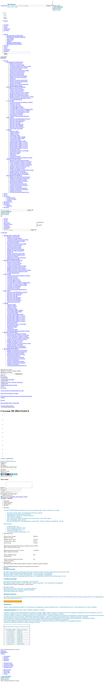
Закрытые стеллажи (15, 103)
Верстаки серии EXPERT (16, 125)
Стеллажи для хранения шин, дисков (19, 112)
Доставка (6, 45)
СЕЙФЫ (9, 41)
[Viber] (10, 474)
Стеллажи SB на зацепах (16, 106)
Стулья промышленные (16, 99)
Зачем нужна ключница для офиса (9, 393)
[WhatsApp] (12, 474)
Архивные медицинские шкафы (18, 179)
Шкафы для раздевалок (16, 63)
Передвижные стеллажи (16, 114)
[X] (8, 474)
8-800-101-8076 (56, 8)
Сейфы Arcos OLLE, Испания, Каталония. (12, 382)
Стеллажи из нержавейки (16, 113)
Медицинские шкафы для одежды (19, 181)
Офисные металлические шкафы (18, 76)
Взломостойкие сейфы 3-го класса (19, 145)
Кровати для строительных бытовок (19, 160)
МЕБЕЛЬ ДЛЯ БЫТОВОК (14, 42)
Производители (8, 201)
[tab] (52, 462)
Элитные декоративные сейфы (18, 141)
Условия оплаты (11, 197)
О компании (7, 49)
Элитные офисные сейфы (7, 379)
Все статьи (3, 388)
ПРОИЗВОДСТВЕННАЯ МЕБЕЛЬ (16, 37)
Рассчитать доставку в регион (13, 601)
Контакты (6, 51)
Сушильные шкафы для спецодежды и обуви (21, 170)
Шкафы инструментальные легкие (19, 94)
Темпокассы (13, 154)
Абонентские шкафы (15, 83)
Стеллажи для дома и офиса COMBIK (20, 110)
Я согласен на (15, 496)
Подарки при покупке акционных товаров (21, 157)
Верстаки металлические (16, 88)
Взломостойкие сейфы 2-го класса (19, 143)
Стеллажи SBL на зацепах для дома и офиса (21, 109)
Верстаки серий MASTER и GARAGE (20, 118)
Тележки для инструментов (17, 89)
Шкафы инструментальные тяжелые (19, 95)
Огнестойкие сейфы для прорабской (19, 174)
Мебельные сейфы (15, 153)
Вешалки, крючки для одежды (18, 167)
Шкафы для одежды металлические (19, 84)
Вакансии (9, 206)
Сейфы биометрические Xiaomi (9, 385)
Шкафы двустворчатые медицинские (19, 178)
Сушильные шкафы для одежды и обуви (20, 66)
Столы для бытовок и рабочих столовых (20, 163)
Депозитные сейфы (15, 149)
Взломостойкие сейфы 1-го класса (19, 142)
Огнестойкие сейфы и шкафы (17, 136)
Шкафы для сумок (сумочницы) (18, 77)
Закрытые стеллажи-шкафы (17, 65)
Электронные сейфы (15, 139)
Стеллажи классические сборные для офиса (21, 102)
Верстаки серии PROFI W (16, 121)
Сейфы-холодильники (15, 190)
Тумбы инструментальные (17, 73)
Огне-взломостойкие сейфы (17, 138)
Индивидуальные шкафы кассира (18, 81)
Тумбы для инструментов (16, 91)
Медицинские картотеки (16, 182)
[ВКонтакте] (1, 474)
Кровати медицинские (16, 186)
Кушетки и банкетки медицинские (19, 189)
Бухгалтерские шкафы (16, 69)
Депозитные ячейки (15, 156)
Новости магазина (7, 372)
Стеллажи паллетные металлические (19, 116)
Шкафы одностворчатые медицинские (20, 177)
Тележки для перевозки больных (18, 188)
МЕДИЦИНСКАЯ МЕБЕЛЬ (14, 44)
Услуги (5, 195)
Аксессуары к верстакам (16, 128)
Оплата (6, 46)
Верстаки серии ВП (15, 123)
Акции (5, 48)
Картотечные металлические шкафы (19, 70)
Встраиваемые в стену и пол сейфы (19, 150)
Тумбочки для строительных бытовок (20, 166)
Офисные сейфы (14, 131)
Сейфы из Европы (14, 132)
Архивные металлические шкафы (19, 67)
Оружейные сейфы (15, 135)
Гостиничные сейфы (15, 152)
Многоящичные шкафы (16, 85)
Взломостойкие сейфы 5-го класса (19, 148)
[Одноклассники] (4, 474)
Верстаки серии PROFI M (16, 124)
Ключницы (13, 78)
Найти (5, 54)
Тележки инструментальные (17, 71)
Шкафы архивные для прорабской (19, 172)
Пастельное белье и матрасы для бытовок (21, 161)
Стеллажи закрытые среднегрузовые (19, 92)
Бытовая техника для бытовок (18, 171)
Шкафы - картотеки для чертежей (18, 80)
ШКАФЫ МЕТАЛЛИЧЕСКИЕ (15, 35)
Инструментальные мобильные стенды (20, 98)
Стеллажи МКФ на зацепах (17, 107)
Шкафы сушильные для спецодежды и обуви (21, 96)
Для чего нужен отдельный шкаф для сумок (12, 390)
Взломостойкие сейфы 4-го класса (19, 146)
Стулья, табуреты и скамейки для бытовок (21, 164)
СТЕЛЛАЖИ (10, 38)
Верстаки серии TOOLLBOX (17, 120)
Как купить (7, 196)
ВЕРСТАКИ (10, 39)
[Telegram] (17, 474)
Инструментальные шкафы (17, 74)
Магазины (6, 203)
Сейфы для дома (14, 134)
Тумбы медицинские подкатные (18, 184)
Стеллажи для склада (15, 105)
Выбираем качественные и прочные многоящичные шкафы (16, 396)
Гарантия (9, 200)
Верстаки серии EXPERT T (17, 127)
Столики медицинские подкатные (19, 185)
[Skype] (14, 474)
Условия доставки (11, 199)
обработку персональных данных (19, 496)
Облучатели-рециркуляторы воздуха (19, 192)
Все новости (4, 376)
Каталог (6, 20)
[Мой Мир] (6, 474)
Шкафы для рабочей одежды (17, 168)
